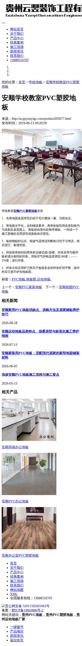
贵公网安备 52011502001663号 (27, 606)
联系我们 (17, 56)
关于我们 (17, 33)
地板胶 (31, 279)
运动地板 (43, 279)
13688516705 (19, 60)
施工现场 (17, 47)
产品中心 (17, 38)
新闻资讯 (17, 51)
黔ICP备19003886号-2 (27, 610)
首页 (22, 82)
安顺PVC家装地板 (28, 287)
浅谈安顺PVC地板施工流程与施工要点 (30, 374)
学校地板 (35, 82)
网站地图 (17, 590)
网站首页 (17, 29)
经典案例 (17, 42)
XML (14, 594)
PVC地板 (18, 279)
